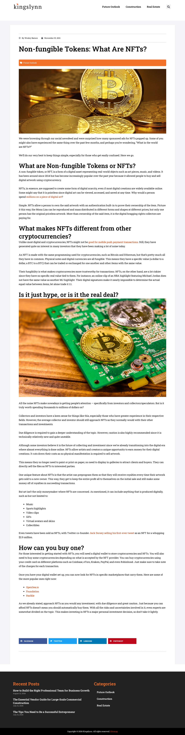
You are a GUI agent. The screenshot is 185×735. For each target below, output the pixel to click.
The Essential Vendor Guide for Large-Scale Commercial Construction (47, 701)
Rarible (30, 595)
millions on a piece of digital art (44, 196)
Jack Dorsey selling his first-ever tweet (112, 533)
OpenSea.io (32, 587)
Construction (133, 6)
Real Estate (153, 6)
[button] (168, 6)
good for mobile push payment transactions (113, 242)
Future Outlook (111, 6)
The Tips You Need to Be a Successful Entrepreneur (44, 712)
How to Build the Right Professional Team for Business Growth (51, 690)
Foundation (32, 591)
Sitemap (114, 731)
